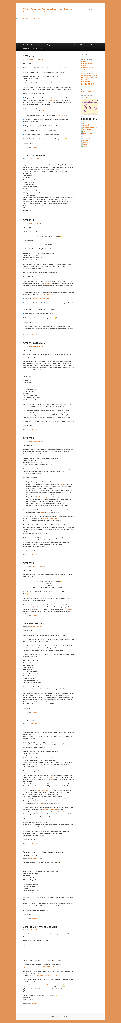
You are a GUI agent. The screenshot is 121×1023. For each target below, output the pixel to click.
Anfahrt (69, 45)
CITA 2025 (28, 220)
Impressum (26, 48)
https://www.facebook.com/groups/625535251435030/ (45, 975)
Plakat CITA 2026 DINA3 (87, 85)
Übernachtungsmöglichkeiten (89, 75)
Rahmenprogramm (44, 497)
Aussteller (33, 45)
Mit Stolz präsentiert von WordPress (60, 1017)
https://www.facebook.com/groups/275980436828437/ (38, 967)
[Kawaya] (84, 144)
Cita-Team (34, 48)
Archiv (41, 48)
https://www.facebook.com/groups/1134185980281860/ (47, 984)
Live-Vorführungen (61, 115)
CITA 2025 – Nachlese (34, 155)
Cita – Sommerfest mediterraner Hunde (48, 9)
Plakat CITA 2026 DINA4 (87, 83)
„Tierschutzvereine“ (48, 111)
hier (42, 512)
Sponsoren (42, 45)
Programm (50, 45)
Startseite (25, 45)
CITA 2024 (28, 438)
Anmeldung (91, 45)
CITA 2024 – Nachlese (34, 343)
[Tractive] (84, 146)
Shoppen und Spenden (79, 45)
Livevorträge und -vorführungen (41, 298)
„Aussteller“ (52, 100)
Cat (43, 858)
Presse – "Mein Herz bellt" (88, 91)
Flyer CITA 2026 (85, 81)
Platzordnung (85, 79)
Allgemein (34, 147)
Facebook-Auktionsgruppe (50, 518)
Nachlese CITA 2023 (33, 623)
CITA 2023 (68, 609)
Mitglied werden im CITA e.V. (89, 77)
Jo (42, 59)
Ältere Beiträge (27, 1010)
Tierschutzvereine (60, 45)
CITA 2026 (28, 56)
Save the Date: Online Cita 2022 (40, 926)
